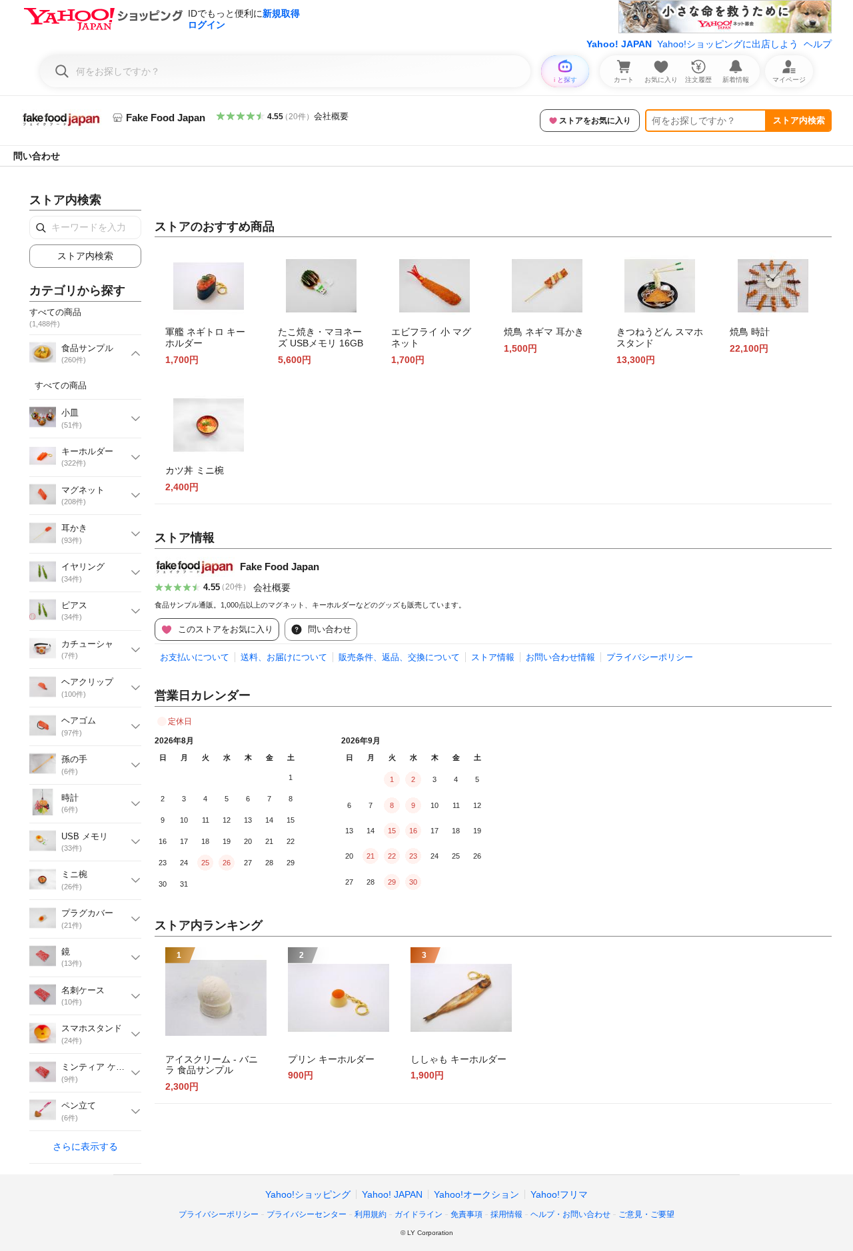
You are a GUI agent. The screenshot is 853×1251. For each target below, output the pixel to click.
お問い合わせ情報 (560, 657)
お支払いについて (194, 657)
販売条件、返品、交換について (399, 657)
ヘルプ (818, 44)
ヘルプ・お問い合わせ (570, 1214)
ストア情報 (492, 657)
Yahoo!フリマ (559, 1194)
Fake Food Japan (279, 566)
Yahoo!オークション (476, 1194)
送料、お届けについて (284, 657)
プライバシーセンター (307, 1214)
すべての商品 (61, 385)
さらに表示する (85, 1146)
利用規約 (371, 1214)
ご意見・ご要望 (646, 1214)
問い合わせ (36, 156)
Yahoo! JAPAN (619, 44)
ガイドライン (418, 1214)
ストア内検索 (799, 120)
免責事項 (466, 1214)
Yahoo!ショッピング (308, 1194)
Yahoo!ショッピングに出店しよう (727, 44)
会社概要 (331, 116)
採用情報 (506, 1214)
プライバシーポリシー (649, 657)
